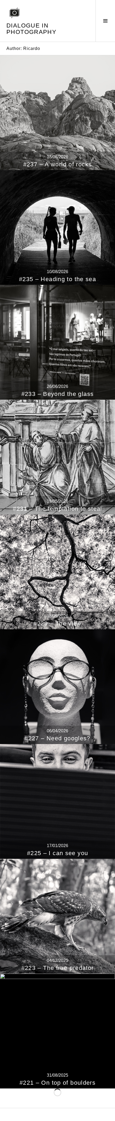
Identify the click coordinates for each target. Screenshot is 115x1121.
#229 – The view (57, 623)
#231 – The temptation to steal (57, 508)
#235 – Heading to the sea (57, 279)
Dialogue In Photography (31, 28)
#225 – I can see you (57, 853)
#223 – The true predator (57, 968)
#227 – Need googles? (57, 738)
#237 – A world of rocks (57, 164)
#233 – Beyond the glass (57, 394)
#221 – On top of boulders (57, 1082)
